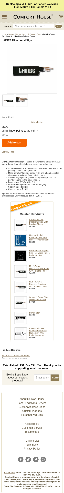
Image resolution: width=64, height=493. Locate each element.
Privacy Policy (32, 448)
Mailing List (32, 440)
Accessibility (32, 423)
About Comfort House (32, 399)
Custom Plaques (32, 411)
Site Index (32, 444)
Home (4, 34)
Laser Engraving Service (32, 403)
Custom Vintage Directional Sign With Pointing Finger (38, 221)
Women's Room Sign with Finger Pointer (38, 298)
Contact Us (9, 472)
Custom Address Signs (32, 407)
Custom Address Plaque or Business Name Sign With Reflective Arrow (38, 331)
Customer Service (32, 427)
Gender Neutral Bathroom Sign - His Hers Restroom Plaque (39, 237)
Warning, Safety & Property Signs (28, 34)
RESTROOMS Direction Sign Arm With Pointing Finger (38, 284)
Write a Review (37, 122)
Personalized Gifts (32, 415)
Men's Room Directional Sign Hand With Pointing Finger (39, 268)
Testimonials (32, 431)
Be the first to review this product (16, 355)
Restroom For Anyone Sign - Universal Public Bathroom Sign (39, 253)
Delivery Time (8, 152)
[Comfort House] (32, 16)
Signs (10, 34)
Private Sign (34, 313)
